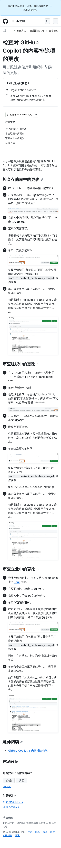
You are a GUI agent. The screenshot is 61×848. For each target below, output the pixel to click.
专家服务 (7, 835)
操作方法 (21, 30)
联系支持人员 (13, 807)
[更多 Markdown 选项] (36, 114)
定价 (52, 831)
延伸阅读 (11, 741)
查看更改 (53, 30)
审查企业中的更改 (19, 569)
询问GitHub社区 (14, 802)
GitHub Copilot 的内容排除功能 (27, 750)
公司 (17, 582)
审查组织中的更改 (19, 363)
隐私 (37, 831)
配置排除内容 (37, 30)
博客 (17, 835)
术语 (30, 831)
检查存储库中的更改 (21, 179)
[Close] (51, 5)
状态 (45, 831)
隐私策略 (7, 786)
